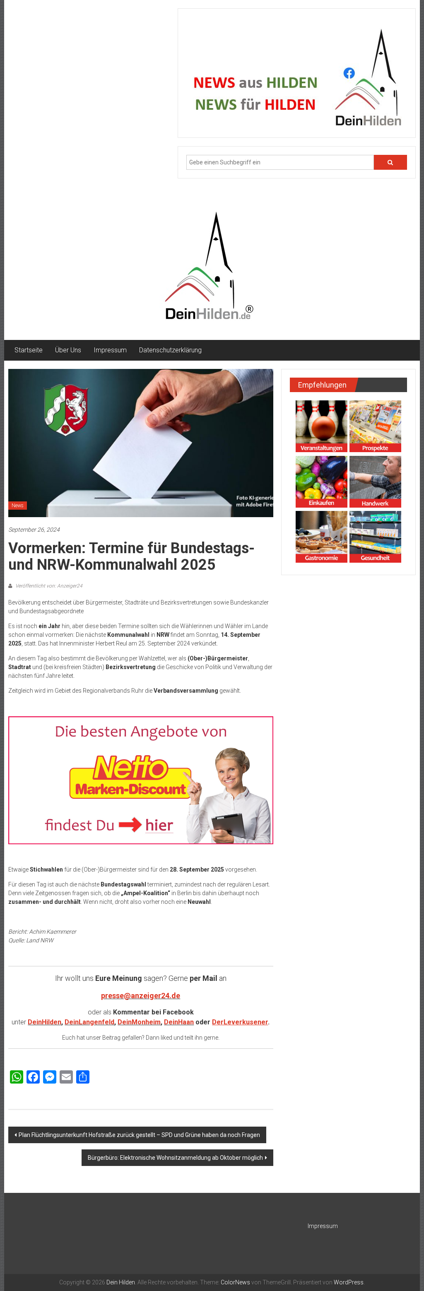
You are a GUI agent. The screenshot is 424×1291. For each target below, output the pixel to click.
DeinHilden (44, 1022)
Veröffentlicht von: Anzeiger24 (48, 586)
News (18, 505)
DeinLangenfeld (89, 1022)
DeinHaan (179, 1022)
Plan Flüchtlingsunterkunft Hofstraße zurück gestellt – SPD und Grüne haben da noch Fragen (139, 1135)
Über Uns (68, 350)
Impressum (110, 350)
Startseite (28, 350)
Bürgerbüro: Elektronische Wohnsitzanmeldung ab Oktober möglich (175, 1157)
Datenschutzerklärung (170, 350)
